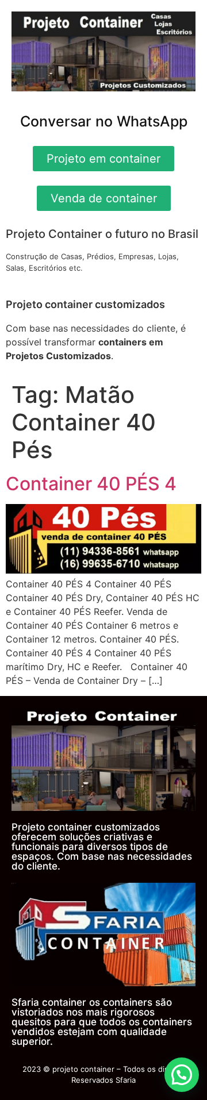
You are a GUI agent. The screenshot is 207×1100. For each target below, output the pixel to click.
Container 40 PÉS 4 (91, 483)
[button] (181, 1074)
